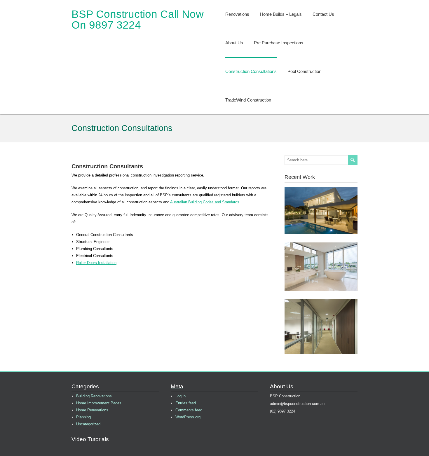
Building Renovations (94, 396)
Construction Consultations (251, 71)
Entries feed (185, 403)
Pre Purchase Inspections (278, 42)
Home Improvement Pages (98, 403)
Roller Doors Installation (96, 263)
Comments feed (188, 410)
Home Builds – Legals (281, 14)
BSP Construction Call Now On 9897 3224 (138, 19)
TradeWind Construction (248, 99)
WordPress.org (187, 417)
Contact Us (323, 14)
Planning (83, 417)
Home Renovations (92, 410)
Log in (180, 396)
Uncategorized (88, 424)
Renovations (237, 14)
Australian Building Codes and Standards (204, 202)
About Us (234, 42)
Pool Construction (304, 71)
